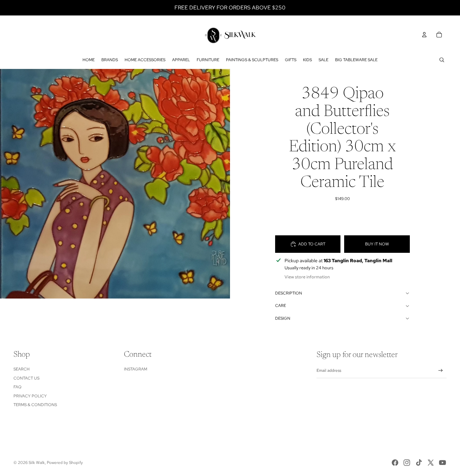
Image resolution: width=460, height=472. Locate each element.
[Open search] (441, 59)
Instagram (135, 369)
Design (282, 318)
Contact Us (26, 378)
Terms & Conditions (35, 404)
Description (288, 293)
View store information (307, 277)
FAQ (17, 387)
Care (280, 305)
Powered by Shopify (65, 462)
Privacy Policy (30, 396)
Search (21, 369)
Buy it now (377, 244)
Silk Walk (37, 462)
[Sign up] (441, 371)
